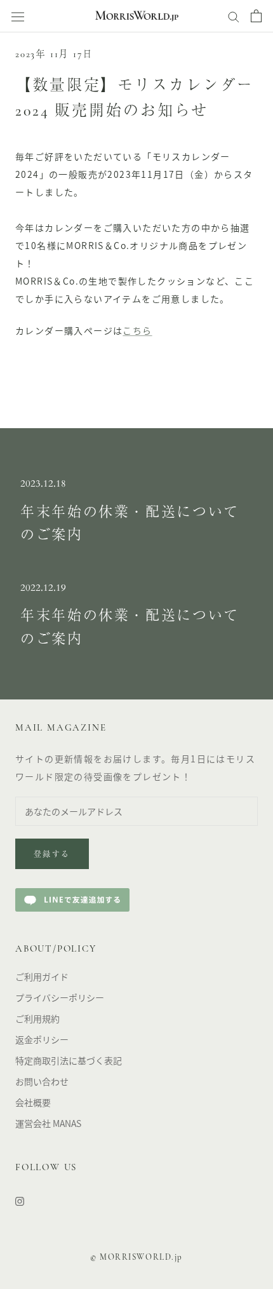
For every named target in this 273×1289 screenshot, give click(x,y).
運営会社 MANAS (48, 1123)
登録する (52, 855)
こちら (137, 330)
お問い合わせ (42, 1081)
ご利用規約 (37, 1018)
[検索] (233, 16)
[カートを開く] (256, 16)
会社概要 (33, 1102)
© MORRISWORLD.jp (136, 1257)
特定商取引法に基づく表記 (68, 1060)
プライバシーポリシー (59, 997)
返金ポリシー (42, 1039)
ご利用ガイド (42, 976)
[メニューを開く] (17, 16)
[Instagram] (19, 1200)
